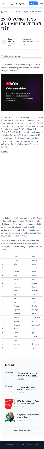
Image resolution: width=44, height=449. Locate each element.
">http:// (4, 152)
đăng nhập (21, 3)
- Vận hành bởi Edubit (29, 445)
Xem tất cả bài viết (22, 430)
